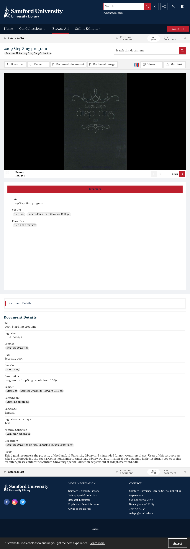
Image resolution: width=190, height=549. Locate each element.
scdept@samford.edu (141, 513)
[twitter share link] (23, 502)
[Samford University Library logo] (33, 12)
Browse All (61, 28)
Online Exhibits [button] (86, 28)
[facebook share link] (7, 502)
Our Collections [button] (30, 28)
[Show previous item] (154, 174)
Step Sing (19, 214)
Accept (177, 543)
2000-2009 (12, 369)
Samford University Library (83, 491)
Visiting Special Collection (82, 496)
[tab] (95, 189)
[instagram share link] (15, 502)
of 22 (175, 174)
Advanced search (113, 13)
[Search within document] (182, 50)
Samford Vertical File (18, 434)
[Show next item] (182, 174)
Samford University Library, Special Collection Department (39, 445)
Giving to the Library (79, 509)
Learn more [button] (97, 543)
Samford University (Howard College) (49, 214)
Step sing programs (25, 225)
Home (8, 28)
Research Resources (79, 500)
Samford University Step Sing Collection (28, 53)
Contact (95, 529)
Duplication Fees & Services (83, 504)
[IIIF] (137, 64)
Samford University (17, 348)
